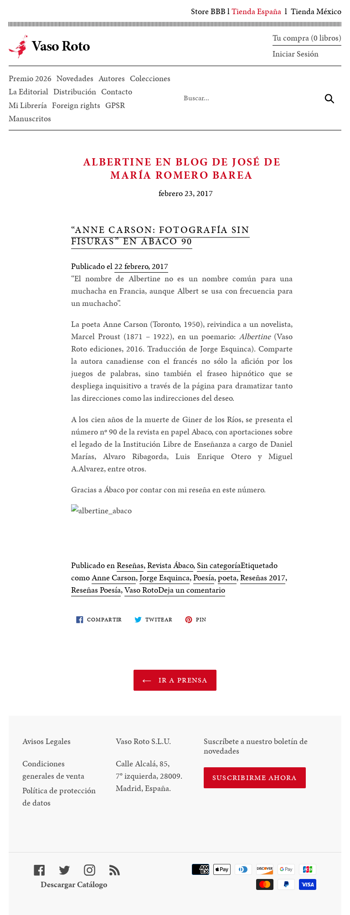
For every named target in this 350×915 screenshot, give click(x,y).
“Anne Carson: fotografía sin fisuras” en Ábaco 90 (160, 235)
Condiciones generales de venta (53, 769)
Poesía (203, 577)
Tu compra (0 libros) (307, 37)
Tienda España (256, 11)
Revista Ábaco (170, 565)
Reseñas (130, 565)
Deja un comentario (191, 589)
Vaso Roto (141, 589)
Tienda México (316, 11)
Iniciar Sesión (296, 53)
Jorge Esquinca (164, 577)
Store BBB (208, 11)
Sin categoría (219, 565)
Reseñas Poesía (96, 589)
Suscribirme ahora (254, 777)
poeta (227, 577)
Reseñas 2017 (262, 577)
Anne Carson (114, 577)
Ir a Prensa (181, 680)
